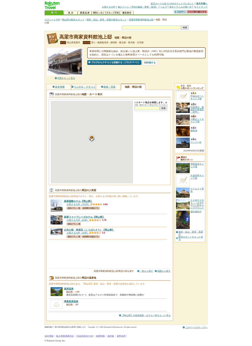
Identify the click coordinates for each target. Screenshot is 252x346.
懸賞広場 (85, 12)
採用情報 (100, 336)
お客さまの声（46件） (78, 233)
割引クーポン (99, 12)
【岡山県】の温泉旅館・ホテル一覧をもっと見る (146, 315)
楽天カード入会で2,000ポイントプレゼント (172, 3)
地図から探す (164, 271)
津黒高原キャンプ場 (197, 165)
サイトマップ (200, 7)
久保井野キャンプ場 (197, 176)
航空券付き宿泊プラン (91, 208)
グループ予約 (113, 12)
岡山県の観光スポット (73, 19)
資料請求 (121, 336)
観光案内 (127, 12)
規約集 (110, 336)
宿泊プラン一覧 (74, 208)
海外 (70, 12)
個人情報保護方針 (65, 336)
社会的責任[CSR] (84, 336)
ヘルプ (163, 7)
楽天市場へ (201, 3)
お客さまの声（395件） (78, 204)
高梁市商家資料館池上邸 (141, 19)
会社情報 (49, 336)
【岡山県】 (78, 201)
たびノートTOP (52, 19)
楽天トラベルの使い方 (180, 7)
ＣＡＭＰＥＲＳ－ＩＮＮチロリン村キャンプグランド (197, 204)
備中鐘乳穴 (196, 211)
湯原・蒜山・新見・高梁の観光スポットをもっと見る (190, 236)
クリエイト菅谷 (197, 189)
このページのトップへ (196, 327)
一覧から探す (146, 271)
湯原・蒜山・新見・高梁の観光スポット (107, 19)
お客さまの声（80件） (78, 220)
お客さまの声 (108, 7)
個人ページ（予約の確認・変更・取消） (138, 7)
